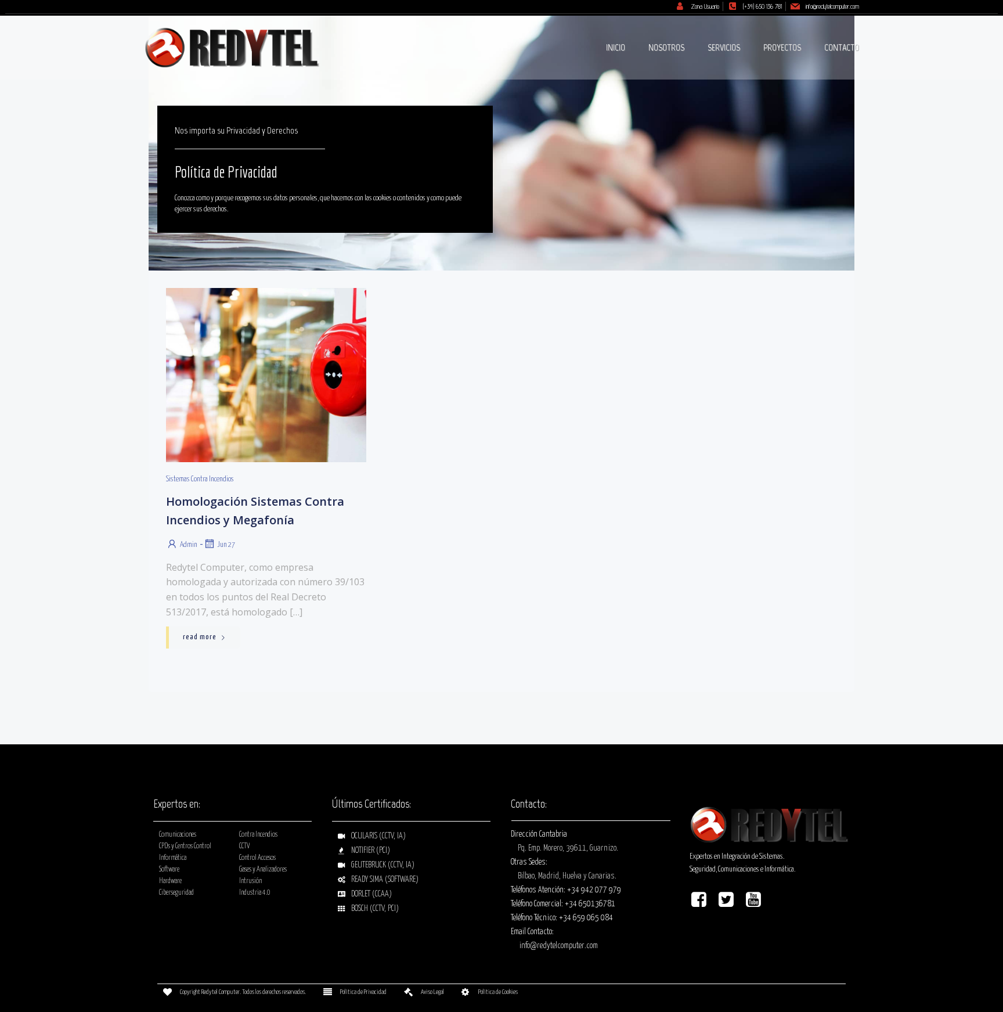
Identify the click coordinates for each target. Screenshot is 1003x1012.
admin (188, 545)
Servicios (724, 47)
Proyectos (782, 47)
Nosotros (666, 47)
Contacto (841, 47)
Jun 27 (226, 545)
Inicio (615, 47)
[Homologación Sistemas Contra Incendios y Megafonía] (266, 374)
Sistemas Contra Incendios (200, 479)
